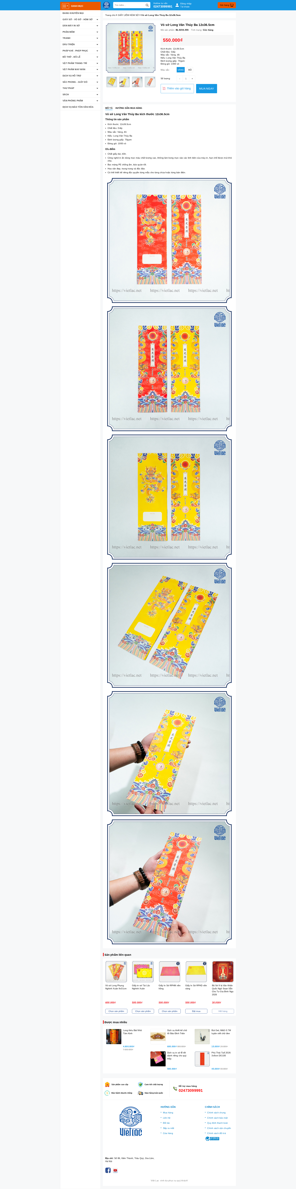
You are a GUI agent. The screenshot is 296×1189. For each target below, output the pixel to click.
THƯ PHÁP (68, 88)
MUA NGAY (206, 88)
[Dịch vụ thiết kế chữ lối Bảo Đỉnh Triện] (158, 1036)
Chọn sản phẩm (116, 1011)
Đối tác (166, 1123)
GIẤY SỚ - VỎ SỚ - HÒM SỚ (77, 19)
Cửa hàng (168, 1133)
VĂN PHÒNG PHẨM (73, 100)
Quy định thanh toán (217, 1123)
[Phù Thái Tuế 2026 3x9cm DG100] (202, 1059)
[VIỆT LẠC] (106, 5)
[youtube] (116, 1170)
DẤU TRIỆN (69, 44)
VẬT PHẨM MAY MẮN (74, 69)
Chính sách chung (216, 1112)
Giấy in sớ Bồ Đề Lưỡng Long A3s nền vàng (222, 988)
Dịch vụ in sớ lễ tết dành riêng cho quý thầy (177, 1055)
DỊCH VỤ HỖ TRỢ (72, 75)
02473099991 (163, 6)
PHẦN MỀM (69, 32)
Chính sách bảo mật (217, 1118)
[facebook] (108, 1170)
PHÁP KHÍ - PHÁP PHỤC (75, 50)
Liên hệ (167, 1118)
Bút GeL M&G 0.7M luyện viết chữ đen (35, 1176)
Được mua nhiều (116, 1022)
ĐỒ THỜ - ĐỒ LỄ (71, 57)
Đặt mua (169, 1011)
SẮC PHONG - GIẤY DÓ (75, 82)
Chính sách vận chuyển (219, 1128)
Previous (103, 82)
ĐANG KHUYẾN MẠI (73, 13)
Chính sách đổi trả (216, 1133)
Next (158, 82)
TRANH (66, 38)
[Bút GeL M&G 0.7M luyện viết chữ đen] (202, 1036)
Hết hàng (196, 1011)
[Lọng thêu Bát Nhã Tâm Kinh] (113, 1036)
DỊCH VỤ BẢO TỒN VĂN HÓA (78, 107)
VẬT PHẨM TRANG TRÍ (75, 63)
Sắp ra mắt (168, 1128)
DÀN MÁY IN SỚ (71, 25)
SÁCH (66, 94)
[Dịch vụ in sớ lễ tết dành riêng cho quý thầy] (158, 1059)
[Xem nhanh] (116, 971)
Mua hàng (168, 1112)
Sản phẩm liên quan (118, 954)
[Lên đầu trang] (291, 1184)
